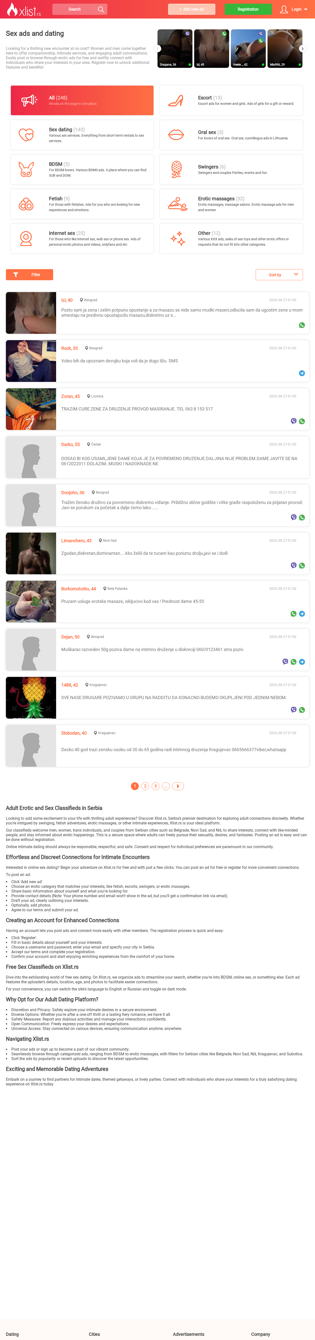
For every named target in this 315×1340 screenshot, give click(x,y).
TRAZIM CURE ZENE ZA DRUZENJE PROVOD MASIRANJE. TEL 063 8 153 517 (137, 408)
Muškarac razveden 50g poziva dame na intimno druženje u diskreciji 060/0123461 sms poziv (152, 649)
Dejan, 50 (70, 636)
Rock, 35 (69, 348)
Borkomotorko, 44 (78, 588)
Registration (248, 9)
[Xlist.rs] (24, 9)
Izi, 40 (67, 300)
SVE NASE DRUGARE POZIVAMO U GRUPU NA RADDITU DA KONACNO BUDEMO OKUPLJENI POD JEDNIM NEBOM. (174, 697)
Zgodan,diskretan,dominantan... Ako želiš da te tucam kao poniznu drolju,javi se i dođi (144, 553)
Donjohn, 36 (72, 492)
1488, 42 (69, 685)
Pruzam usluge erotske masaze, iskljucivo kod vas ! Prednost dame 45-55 (132, 601)
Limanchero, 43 (76, 540)
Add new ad (193, 9)
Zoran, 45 (70, 396)
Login (296, 9)
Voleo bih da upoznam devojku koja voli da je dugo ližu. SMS (119, 360)
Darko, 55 (70, 444)
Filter (36, 274)
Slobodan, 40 (74, 733)
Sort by (275, 275)
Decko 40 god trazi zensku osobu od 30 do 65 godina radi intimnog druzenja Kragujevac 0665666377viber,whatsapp (173, 749)
